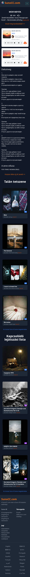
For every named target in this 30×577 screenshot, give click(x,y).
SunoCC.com (9, 499)
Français (7, 560)
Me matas (7, 322)
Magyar (22, 563)
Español (7, 556)
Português (22, 553)
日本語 (8, 553)
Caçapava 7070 (9, 373)
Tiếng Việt (22, 560)
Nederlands (8, 566)
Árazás (18, 512)
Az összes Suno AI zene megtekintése (15, 329)
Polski (22, 566)
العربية (8, 563)
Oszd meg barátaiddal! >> (15, 24)
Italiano (8, 570)
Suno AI (26, 20)
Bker (5, 215)
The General (8, 251)
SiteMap (19, 516)
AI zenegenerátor (6, 512)
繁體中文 (7, 550)
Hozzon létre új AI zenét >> (15, 174)
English (8, 546)
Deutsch (22, 556)
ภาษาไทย (22, 573)
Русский (22, 570)
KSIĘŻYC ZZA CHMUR (10, 446)
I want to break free (10, 286)
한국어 (22, 550)
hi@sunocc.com (21, 514)
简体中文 (22, 546)
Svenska (7, 573)
